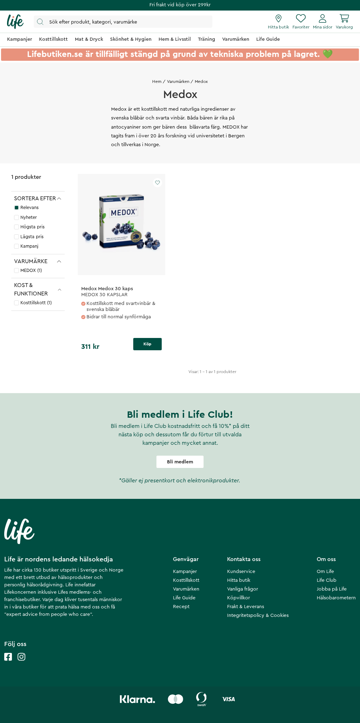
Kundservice (241, 571)
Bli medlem (180, 462)
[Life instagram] (21, 663)
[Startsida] (15, 21)
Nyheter (28, 217)
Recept (181, 606)
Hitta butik (238, 580)
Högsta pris (32, 226)
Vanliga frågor (242, 589)
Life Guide (184, 597)
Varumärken (178, 81)
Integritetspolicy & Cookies (258, 615)
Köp (147, 344)
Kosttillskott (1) (36, 302)
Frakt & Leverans (245, 606)
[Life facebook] (8, 663)
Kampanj (29, 246)
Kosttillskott (186, 580)
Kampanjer (185, 571)
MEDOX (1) (31, 270)
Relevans (29, 207)
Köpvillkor (238, 597)
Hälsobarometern (336, 597)
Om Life (325, 571)
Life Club (326, 580)
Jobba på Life (332, 589)
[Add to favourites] (157, 182)
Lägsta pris (32, 236)
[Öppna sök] (123, 21)
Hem (156, 81)
